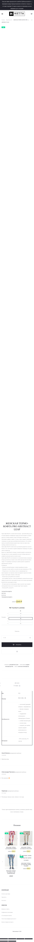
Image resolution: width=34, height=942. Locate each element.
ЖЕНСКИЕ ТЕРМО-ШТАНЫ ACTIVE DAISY (26, 848)
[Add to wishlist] (17, 651)
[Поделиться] (20, 938)
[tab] (17, 683)
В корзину (18, 644)
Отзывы (17, 685)
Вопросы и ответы (5, 909)
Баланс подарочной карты (7, 922)
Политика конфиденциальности (9, 918)
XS (19, 698)
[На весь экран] (12, 938)
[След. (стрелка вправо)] (12, 941)
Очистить (17, 631)
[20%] (11, 838)
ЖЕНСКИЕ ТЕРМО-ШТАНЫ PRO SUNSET (11, 848)
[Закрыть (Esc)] (29, 938)
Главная (3, 19)
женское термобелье (23, 666)
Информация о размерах (7, 912)
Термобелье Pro (9, 19)
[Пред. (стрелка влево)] (4, 941)
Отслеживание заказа (7, 915)
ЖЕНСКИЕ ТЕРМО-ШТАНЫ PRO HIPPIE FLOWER (26, 865)
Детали (17, 683)
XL (25, 698)
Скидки (27, 664)
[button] (20, 613)
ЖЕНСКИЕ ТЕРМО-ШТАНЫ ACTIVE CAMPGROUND (11, 872)
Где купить (4, 897)
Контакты (4, 900)
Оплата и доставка (6, 894)
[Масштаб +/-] (4, 938)
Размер (4, 617)
